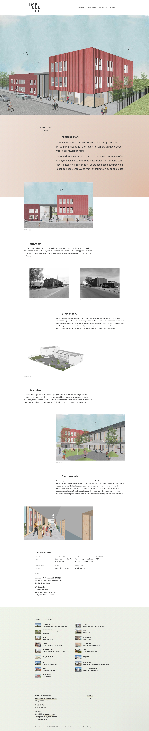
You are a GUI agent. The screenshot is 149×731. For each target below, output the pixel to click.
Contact (112, 7)
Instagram (90, 698)
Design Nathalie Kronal (69, 727)
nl (118, 7)
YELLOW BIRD (49, 714)
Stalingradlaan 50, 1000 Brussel (46, 698)
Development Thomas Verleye (83, 727)
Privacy (60, 727)
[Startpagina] (34, 7)
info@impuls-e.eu (41, 701)
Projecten (81, 7)
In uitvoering (92, 7)
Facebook (90, 695)
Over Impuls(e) (102, 7)
